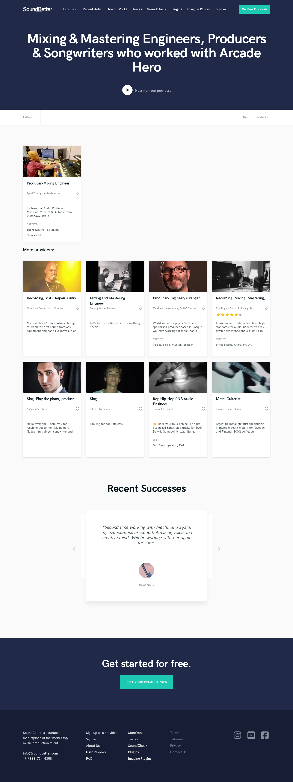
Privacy (175, 746)
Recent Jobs (92, 9)
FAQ (89, 759)
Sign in (221, 9)
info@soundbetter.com (40, 754)
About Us (93, 746)
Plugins (176, 9)
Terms (174, 733)
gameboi (172, 445)
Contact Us (178, 752)
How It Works (117, 9)
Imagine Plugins (199, 9)
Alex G (237, 344)
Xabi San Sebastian (182, 344)
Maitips (157, 344)
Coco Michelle (35, 235)
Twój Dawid (159, 445)
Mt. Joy (247, 344)
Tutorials (176, 739)
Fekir (182, 445)
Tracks (137, 9)
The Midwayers (35, 230)
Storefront (135, 733)
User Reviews (96, 752)
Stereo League (224, 344)
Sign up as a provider (101, 733)
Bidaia (166, 344)
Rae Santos (52, 230)
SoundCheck (156, 9)
